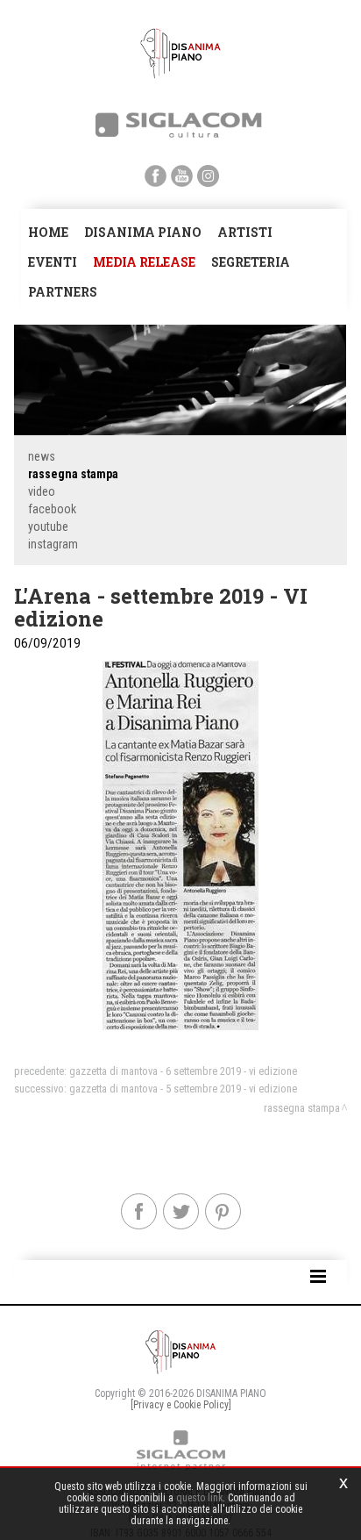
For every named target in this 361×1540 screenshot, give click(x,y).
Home (48, 232)
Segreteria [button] (250, 262)
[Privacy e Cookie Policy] (181, 1405)
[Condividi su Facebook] (139, 1211)
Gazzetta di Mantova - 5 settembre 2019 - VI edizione (183, 1088)
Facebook (52, 509)
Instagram (53, 544)
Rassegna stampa (73, 474)
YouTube (48, 526)
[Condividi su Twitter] (181, 1211)
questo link (199, 1498)
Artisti (245, 232)
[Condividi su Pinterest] (223, 1211)
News (41, 456)
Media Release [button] (144, 262)
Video (41, 491)
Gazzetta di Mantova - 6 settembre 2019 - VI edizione (183, 1071)
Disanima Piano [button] (143, 232)
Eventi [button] (52, 262)
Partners (62, 291)
